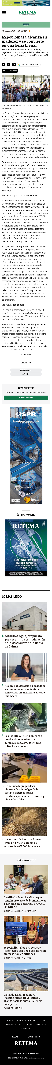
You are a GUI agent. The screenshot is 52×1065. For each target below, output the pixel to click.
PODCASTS (19, 1025)
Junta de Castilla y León (17, 958)
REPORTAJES (33, 1021)
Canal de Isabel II (13, 1008)
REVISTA (10, 1021)
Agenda (9, 1025)
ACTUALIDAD (20, 1021)
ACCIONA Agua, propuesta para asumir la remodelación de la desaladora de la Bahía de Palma (25, 641)
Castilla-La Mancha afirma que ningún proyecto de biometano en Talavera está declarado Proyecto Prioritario (25, 902)
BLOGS (42, 1021)
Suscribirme (26, 397)
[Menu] (4, 13)
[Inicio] (27, 12)
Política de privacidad (31, 1053)
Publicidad (41, 1025)
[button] (3, 64)
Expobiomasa (26, 370)
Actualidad (8, 31)
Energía (22, 31)
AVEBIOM (26, 374)
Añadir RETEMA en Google (30, 65)
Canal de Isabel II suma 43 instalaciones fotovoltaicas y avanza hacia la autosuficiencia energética (23, 999)
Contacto (26, 1029)
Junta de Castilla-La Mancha (20, 911)
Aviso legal (17, 1053)
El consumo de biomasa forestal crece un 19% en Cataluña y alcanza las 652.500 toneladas (23, 843)
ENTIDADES (30, 1025)
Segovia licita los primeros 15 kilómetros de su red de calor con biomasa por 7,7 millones (25, 950)
